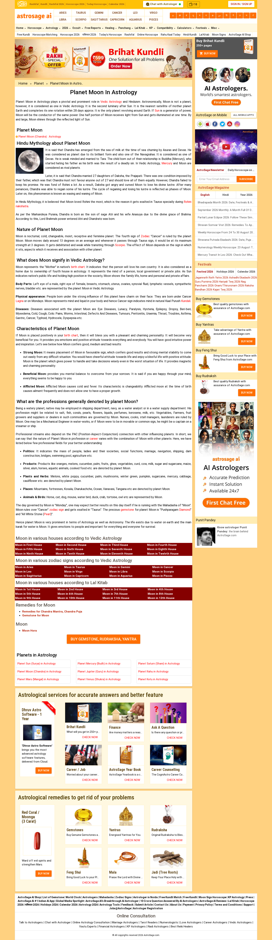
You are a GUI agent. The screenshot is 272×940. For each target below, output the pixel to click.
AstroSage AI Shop (240, 34)
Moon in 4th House (160, 589)
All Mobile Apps (243, 115)
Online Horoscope (147, 34)
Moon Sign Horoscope (212, 897)
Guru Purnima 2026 (207, 281)
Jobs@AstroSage (120, 908)
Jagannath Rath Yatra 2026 (212, 277)
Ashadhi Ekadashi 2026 (243, 277)
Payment (188, 904)
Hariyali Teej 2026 (230, 281)
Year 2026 (246, 194)
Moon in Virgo (73, 571)
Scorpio (80, 19)
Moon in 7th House (115, 593)
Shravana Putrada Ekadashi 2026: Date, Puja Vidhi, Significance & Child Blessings (227, 239)
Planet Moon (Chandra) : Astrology (40, 136)
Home (20, 27)
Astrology (52, 27)
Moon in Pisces (162, 576)
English (205, 194)
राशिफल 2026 (89, 34)
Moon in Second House (71, 545)
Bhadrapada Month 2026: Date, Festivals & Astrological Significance (227, 202)
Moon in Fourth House (162, 545)
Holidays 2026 (225, 271)
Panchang (124, 27)
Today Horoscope (96, 4)
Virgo (153, 12)
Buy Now (209, 53)
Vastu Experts (88, 926)
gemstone (127, 509)
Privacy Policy (204, 904)
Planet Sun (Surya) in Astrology (36, 663)
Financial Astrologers (112, 926)
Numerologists (169, 922)
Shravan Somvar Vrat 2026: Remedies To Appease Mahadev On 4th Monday (227, 225)
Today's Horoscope (110, 34)
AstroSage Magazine (213, 187)
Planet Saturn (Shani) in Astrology (159, 663)
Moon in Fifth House (28, 549)
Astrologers (90, 897)
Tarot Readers (149, 922)
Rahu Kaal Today (170, 34)
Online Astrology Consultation (91, 922)
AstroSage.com (151, 935)
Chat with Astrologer (163, 4)
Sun (157, 110)
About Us (175, 904)
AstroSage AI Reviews (212, 900)
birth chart (78, 267)
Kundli (44, 4)
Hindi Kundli (190, 34)
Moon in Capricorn (76, 576)
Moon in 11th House (116, 598)
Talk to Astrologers (31, 922)
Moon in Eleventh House (116, 553)
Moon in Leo (23, 571)
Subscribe (246, 179)
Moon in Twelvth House (163, 553)
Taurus (81, 12)
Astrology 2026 (88, 904)
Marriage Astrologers (125, 922)
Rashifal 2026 (56, 4)
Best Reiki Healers (182, 926)
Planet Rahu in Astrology (153, 671)
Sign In (235, 4)
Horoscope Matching (45, 34)
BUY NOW (43, 770)
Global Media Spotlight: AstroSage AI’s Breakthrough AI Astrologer (97, 900)
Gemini (99, 12)
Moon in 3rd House (115, 589)
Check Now (90, 737)
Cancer (117, 12)
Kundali (185, 301)
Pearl (47, 514)
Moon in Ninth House (29, 553)
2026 (65, 27)
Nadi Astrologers (158, 926)
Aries (62, 12)
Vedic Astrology (111, 101)
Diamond (184, 509)
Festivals (201, 27)
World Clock (73, 897)
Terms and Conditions (228, 904)
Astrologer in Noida (145, 897)
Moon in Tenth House (70, 553)
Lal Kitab (204, 34)
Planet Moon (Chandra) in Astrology (39, 671)
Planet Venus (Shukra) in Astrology (99, 679)
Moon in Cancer (162, 567)
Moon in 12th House (161, 598)
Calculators (184, 27)
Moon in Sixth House (69, 549)
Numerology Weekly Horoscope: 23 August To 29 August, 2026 (227, 247)
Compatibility (165, 27)
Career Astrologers (215, 922)
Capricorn (117, 19)
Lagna (19, 301)
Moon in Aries (24, 567)
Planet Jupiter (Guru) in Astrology (98, 671)
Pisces (153, 19)
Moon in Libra (118, 571)
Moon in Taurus (74, 567)
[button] (28, 58)
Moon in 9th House (27, 598)
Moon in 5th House (27, 593)
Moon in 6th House (70, 593)
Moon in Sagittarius (28, 576)
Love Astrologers (191, 922)
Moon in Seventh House (116, 549)
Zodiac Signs (123, 897)
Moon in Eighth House (161, 549)
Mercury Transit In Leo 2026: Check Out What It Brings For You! (227, 254)
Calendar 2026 (116, 4)
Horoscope (35, 27)
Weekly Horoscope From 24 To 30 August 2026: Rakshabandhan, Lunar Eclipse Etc (227, 232)
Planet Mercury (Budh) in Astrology (99, 663)
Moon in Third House (114, 545)
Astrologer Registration (148, 908)
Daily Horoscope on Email (242, 170)
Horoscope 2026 (75, 4)
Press (249, 897)
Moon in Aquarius (120, 576)
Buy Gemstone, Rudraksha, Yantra (103, 639)
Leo (135, 12)
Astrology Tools (110, 904)
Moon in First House (28, 545)
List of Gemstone (53, 897)
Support (248, 904)
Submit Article (144, 904)
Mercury (167, 163)
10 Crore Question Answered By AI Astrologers (169, 900)
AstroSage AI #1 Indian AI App (36, 900)
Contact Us (161, 904)
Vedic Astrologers (240, 922)
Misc (214, 27)
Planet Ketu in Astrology (153, 679)
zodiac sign (56, 509)
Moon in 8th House (160, 593)
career (94, 438)
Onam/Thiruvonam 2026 (229, 285)
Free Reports (93, 27)
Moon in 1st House (27, 589)
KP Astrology (236, 897)
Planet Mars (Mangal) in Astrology (38, 679)
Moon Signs (219, 34)
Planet (39, 83)
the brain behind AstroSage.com (232, 531)
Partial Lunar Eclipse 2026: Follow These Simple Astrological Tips (227, 217)
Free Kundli (23, 34)
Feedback (127, 904)
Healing (110, 27)
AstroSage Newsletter (210, 170)
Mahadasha (106, 897)
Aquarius (135, 19)
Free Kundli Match (170, 897)
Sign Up (247, 4)
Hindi (225, 194)
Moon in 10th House (71, 598)
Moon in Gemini (119, 567)
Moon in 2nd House (70, 589)
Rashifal (34, 4)
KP (151, 27)
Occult (76, 27)
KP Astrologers (136, 926)
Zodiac (145, 236)
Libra (62, 19)
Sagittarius (99, 19)
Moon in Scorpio (163, 571)
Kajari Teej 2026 (222, 289)
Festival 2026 (205, 271)
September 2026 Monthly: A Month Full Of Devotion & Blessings (227, 210)
